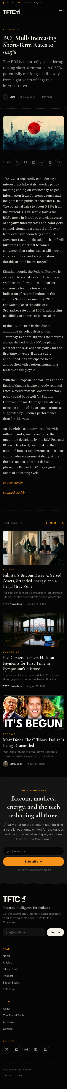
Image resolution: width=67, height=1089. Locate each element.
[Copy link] (58, 162)
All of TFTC (57, 522)
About (6, 1008)
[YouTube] (35, 1049)
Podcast (9, 734)
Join (53, 932)
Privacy (7, 1075)
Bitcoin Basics (11, 982)
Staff (12, 96)
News (6, 955)
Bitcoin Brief (10, 969)
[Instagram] (26, 1049)
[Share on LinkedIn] (33, 162)
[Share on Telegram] (50, 162)
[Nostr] (16, 1049)
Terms (19, 1075)
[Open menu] (60, 12)
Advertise (9, 1022)
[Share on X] (17, 162)
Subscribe (31, 861)
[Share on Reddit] (42, 162)
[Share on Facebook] (25, 162)
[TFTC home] (11, 11)
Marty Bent (16, 763)
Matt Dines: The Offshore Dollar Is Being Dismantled (33, 742)
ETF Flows (9, 989)
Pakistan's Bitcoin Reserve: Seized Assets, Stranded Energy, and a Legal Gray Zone (32, 581)
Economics (11, 29)
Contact (7, 1028)
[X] (6, 1049)
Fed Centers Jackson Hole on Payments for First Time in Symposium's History (28, 663)
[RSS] (45, 1049)
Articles (7, 962)
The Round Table (14, 1015)
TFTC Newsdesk (12, 604)
